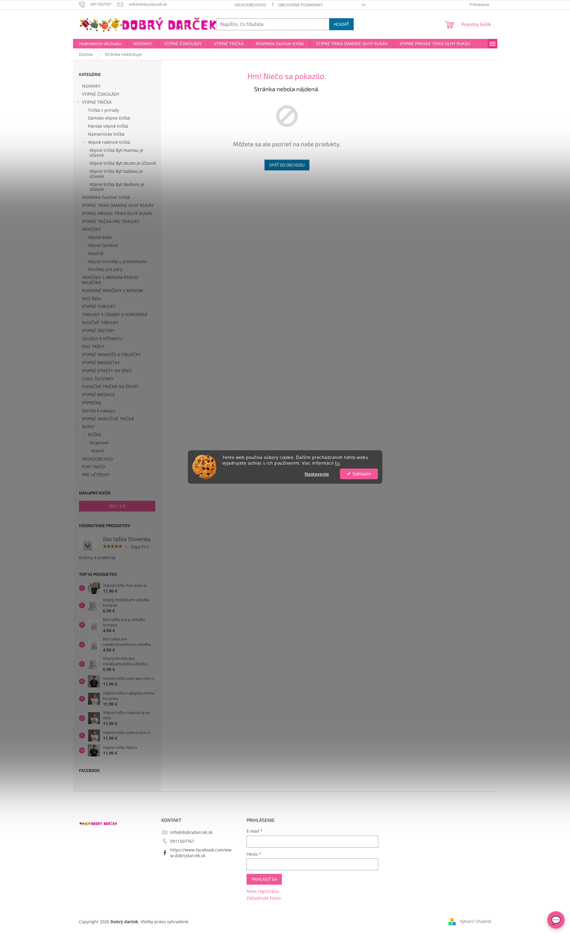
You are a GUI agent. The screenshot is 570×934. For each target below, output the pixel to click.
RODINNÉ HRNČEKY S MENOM (112, 290)
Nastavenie (317, 474)
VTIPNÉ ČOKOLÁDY (100, 94)
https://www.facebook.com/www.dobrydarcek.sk (201, 852)
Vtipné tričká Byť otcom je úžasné (122, 163)
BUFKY (88, 426)
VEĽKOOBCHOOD (250, 4)
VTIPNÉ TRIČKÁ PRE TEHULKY (110, 221)
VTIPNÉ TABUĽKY (98, 306)
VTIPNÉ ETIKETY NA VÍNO (107, 370)
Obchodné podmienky (300, 4)
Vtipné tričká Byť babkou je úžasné (116, 173)
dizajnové (99, 442)
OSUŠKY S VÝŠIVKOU (102, 338)
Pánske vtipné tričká (108, 126)
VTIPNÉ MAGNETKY (101, 362)
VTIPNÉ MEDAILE (98, 394)
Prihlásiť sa (264, 879)
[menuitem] (100, 43)
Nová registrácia (263, 891)
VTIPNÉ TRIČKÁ (97, 102)
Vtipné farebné (103, 245)
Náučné (96, 253)
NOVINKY (91, 86)
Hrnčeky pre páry (105, 269)
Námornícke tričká (106, 134)
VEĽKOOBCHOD (97, 459)
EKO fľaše (91, 298)
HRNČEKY (91, 229)
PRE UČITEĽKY (96, 474)
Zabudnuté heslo (264, 898)
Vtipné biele (100, 237)
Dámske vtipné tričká (109, 118)
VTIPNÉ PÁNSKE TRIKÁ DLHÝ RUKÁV (117, 213)
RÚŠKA (94, 434)
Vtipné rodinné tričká (109, 142)
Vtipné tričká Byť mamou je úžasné (116, 152)
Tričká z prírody (103, 110)
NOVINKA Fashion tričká (106, 197)
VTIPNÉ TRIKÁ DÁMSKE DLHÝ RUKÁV (117, 205)
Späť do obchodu (287, 164)
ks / (117, 506)
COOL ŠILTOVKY (97, 378)
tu (337, 463)
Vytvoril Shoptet (475, 921)
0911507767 (182, 841)
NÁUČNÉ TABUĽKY (100, 322)
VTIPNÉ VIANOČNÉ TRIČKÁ (108, 419)
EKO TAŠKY (93, 346)
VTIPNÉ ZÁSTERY (98, 330)
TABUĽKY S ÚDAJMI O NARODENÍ (114, 314)
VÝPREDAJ (91, 402)
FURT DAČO (93, 466)
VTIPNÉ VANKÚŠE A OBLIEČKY (111, 354)
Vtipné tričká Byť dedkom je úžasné (116, 186)
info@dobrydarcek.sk (191, 832)
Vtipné (97, 451)
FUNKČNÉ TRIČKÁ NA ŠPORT (110, 386)
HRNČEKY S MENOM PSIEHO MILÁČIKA (110, 279)
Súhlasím (361, 474)
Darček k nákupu (98, 410)
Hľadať (341, 24)
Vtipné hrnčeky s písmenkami (117, 261)
